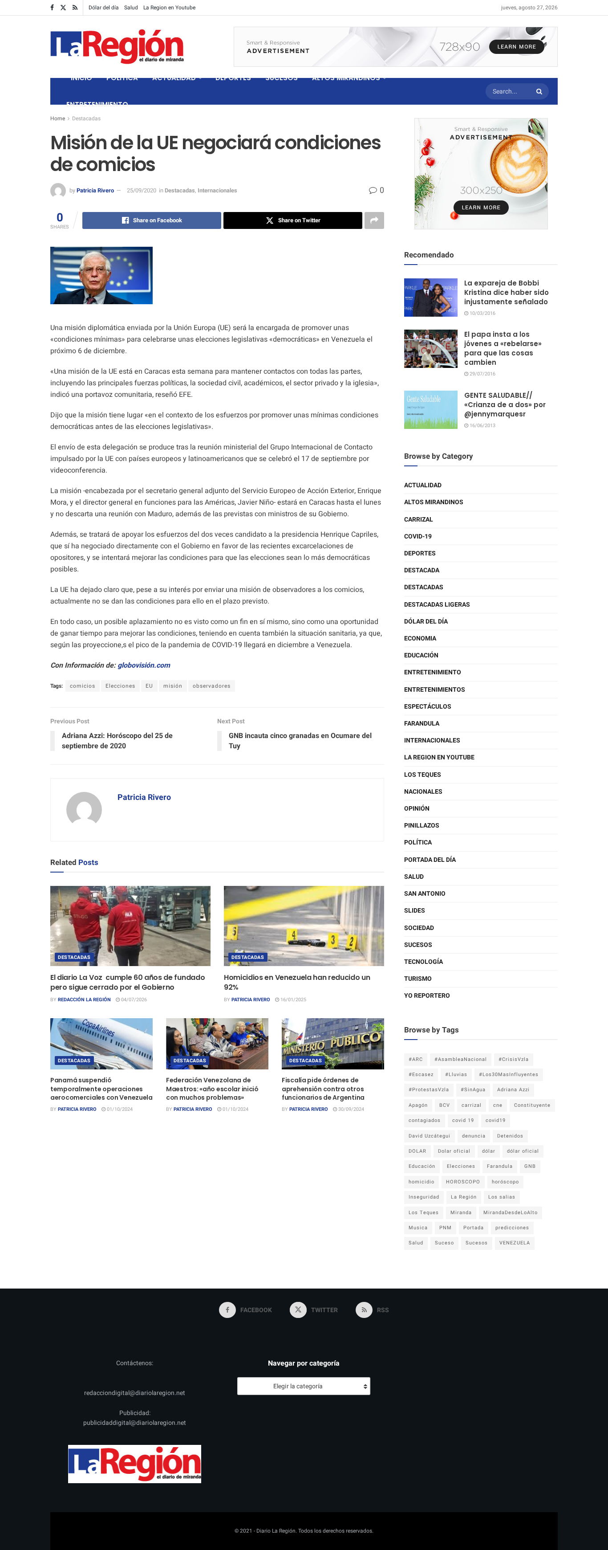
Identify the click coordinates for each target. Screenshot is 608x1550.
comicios (82, 686)
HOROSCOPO (463, 1182)
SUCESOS (281, 77)
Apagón (418, 1105)
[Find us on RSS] (75, 8)
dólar (488, 1151)
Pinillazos (421, 825)
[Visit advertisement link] (396, 47)
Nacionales (423, 791)
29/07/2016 (481, 374)
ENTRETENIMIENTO (97, 104)
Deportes (420, 553)
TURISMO (418, 978)
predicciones (512, 1228)
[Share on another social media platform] (374, 220)
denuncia (474, 1136)
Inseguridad (424, 1197)
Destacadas (86, 118)
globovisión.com (144, 665)
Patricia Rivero (95, 190)
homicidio (421, 1182)
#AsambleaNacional (460, 1059)
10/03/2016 (481, 313)
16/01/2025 (292, 999)
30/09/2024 (350, 1109)
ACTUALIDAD (174, 77)
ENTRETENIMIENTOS (434, 689)
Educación (421, 655)
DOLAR (417, 1151)
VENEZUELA (514, 1243)
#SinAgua (473, 1089)
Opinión (417, 808)
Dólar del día (104, 8)
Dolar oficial (454, 1151)
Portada (473, 1228)
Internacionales (217, 190)
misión (172, 686)
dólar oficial (523, 1151)
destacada (421, 570)
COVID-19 (418, 536)
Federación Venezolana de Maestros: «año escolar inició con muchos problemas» (212, 1089)
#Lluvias (456, 1074)
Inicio (81, 77)
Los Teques (422, 774)
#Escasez (421, 1074)
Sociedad (419, 928)
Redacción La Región (84, 999)
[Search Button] (540, 91)
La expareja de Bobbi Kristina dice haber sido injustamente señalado (506, 292)
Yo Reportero (427, 995)
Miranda (461, 1212)
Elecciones (120, 686)
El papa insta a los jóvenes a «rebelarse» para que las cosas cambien (503, 348)
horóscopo (505, 1182)
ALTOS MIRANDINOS (346, 77)
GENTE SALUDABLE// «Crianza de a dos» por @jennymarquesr (505, 405)
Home (57, 118)
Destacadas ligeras (437, 604)
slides (414, 910)
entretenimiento (432, 672)
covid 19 (463, 1120)
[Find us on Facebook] (52, 8)
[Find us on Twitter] (63, 8)
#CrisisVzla (514, 1059)
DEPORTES (233, 77)
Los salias (501, 1197)
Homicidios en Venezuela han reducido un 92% (297, 982)
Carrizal (418, 519)
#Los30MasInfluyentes (509, 1074)
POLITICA (122, 77)
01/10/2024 (119, 1109)
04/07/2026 (133, 999)
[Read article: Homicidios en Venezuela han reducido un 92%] (304, 926)
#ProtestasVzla (429, 1089)
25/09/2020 (141, 190)
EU (149, 686)
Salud (131, 8)
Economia (420, 638)
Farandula (421, 723)
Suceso (444, 1243)
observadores (212, 686)
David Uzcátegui (429, 1136)
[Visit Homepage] (117, 47)
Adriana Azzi (513, 1089)
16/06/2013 (481, 425)
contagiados (425, 1120)
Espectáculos (427, 706)
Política (418, 842)
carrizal (472, 1105)
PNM (445, 1228)
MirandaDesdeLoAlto (510, 1212)
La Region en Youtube (169, 8)
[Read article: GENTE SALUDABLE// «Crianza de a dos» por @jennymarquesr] (431, 410)
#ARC (416, 1059)
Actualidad (423, 485)
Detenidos (510, 1136)
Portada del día (430, 860)
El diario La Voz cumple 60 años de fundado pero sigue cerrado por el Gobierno (127, 982)
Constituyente (532, 1105)
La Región (464, 1197)
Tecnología (423, 962)
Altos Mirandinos (433, 502)
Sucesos (418, 945)
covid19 (496, 1120)
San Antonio (425, 893)
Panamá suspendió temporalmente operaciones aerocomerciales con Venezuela (101, 1089)
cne (498, 1105)
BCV (444, 1105)
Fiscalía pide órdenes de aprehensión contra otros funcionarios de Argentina (323, 1089)
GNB (530, 1166)
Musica (418, 1228)
